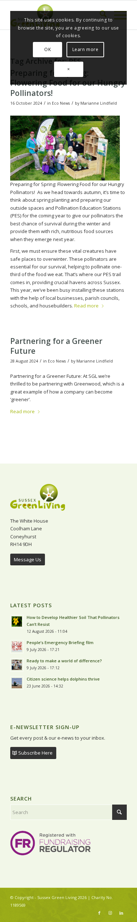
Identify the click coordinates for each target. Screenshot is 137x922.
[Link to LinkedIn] (121, 912)
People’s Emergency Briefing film (60, 642)
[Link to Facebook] (99, 912)
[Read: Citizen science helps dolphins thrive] (16, 683)
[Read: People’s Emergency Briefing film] (16, 646)
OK (47, 49)
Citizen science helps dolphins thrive (63, 679)
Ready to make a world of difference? (65, 660)
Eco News (61, 103)
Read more (86, 305)
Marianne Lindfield (98, 103)
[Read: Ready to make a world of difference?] (16, 664)
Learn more (85, 49)
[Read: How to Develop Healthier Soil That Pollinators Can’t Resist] (16, 621)
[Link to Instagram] (110, 912)
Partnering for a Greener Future (56, 346)
